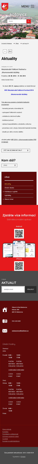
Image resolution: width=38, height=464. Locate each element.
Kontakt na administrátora (10, 441)
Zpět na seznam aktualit (12, 150)
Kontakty (5, 432)
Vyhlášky (8, 195)
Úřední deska (9, 188)
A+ (10, 51)
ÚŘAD (17, 43)
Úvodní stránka (6, 43)
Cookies (5, 439)
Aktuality (25, 43)
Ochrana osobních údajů (10, 436)
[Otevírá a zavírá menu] (32, 6)
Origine (23, 457)
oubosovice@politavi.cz (20, 331)
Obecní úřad (9, 199)
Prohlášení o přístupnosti (10, 434)
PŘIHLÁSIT (30, 289)
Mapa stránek (6, 429)
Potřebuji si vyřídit (11, 191)
